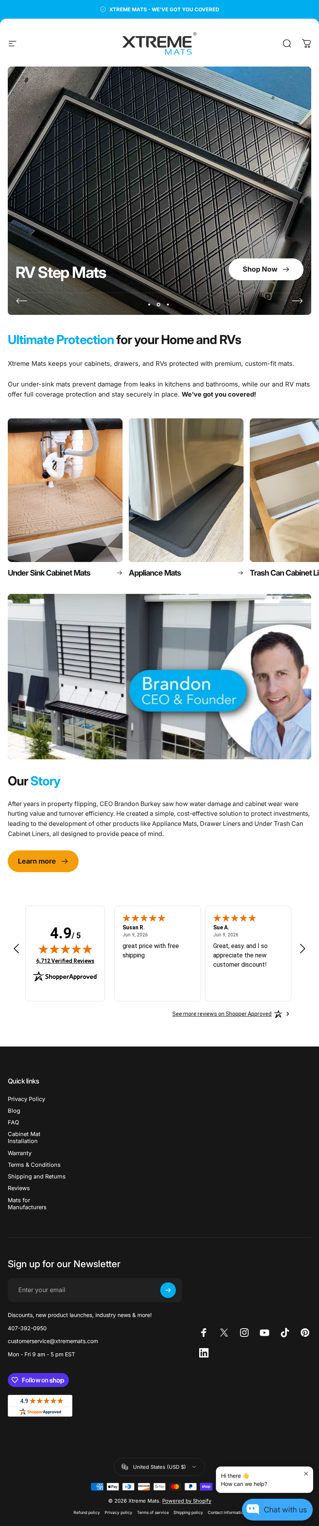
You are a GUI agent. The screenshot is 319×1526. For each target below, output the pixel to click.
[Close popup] (305, 1473)
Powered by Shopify (186, 1501)
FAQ (13, 1122)
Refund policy (87, 1512)
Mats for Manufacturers (27, 1204)
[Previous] (22, 301)
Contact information (226, 1512)
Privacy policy (118, 1512)
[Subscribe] (168, 1290)
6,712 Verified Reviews (65, 960)
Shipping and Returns (37, 1176)
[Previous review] (16, 948)
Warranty (20, 1153)
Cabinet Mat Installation (24, 1138)
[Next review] (302, 948)
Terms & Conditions (34, 1164)
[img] (65, 949)
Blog (14, 1110)
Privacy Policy (26, 1099)
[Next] (297, 301)
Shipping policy (188, 1512)
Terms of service (153, 1512)
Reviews (19, 1188)
